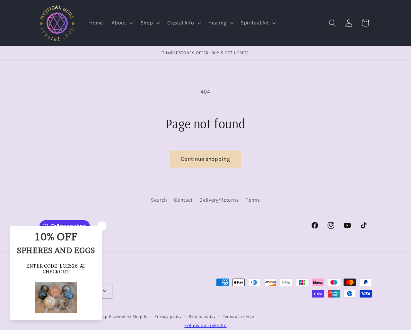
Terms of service (238, 316)
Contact (183, 200)
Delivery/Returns (219, 200)
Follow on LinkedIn (205, 325)
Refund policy (202, 316)
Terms (253, 200)
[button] (121, 23)
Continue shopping (205, 158)
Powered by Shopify (128, 316)
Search (159, 200)
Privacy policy (167, 316)
